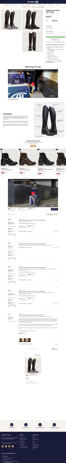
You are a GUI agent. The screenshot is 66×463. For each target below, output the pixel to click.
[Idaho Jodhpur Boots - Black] (9, 158)
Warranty (34, 449)
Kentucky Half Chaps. (49, 62)
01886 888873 (5, 456)
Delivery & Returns (36, 439)
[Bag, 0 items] (64, 2)
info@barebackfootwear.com (8, 457)
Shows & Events (22, 442)
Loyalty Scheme (35, 444)
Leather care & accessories (41, 4)
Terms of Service (6, 443)
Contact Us (35, 437)
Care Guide (22, 444)
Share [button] (31, 231)
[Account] (58, 2)
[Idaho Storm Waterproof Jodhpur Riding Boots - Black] (46, 158)
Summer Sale (9, 4)
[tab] (49, 214)
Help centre (58, 4)
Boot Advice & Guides (23, 445)
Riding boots (28, 4)
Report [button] (29, 231)
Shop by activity (50, 4)
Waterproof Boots (23, 439)
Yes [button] (27, 231)
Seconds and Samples (24, 447)
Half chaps (33, 4)
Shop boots (16, 4)
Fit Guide (34, 442)
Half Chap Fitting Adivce (13, 99)
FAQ (33, 441)
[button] (61, 2)
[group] (13, 208)
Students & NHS (35, 447)
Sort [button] (9, 214)
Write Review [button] (54, 209)
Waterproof (22, 4)
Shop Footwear (22, 437)
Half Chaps (22, 441)
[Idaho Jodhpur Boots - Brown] (28, 158)
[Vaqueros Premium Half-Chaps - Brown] (33, 365)
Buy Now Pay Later (36, 445)
